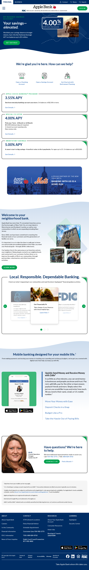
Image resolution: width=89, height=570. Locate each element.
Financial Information (9, 531)
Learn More (9, 267)
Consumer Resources (55, 526)
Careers (4, 524)
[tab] (41, 330)
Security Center (74, 524)
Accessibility (41, 556)
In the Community (8, 527)
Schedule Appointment (31, 527)
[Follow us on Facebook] (67, 556)
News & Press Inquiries (9, 539)
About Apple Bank (8, 520)
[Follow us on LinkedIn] (73, 556)
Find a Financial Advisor (31, 524)
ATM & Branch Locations (31, 520)
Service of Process (56, 556)
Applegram (73, 520)
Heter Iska (51, 529)
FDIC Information (7, 535)
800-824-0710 (68, 457)
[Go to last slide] (5, 306)
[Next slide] (84, 306)
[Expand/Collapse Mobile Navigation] (4, 8)
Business (18, 2)
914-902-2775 (52, 457)
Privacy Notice (30, 556)
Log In (82, 8)
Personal (7, 2)
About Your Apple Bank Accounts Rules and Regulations (31, 492)
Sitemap (48, 556)
